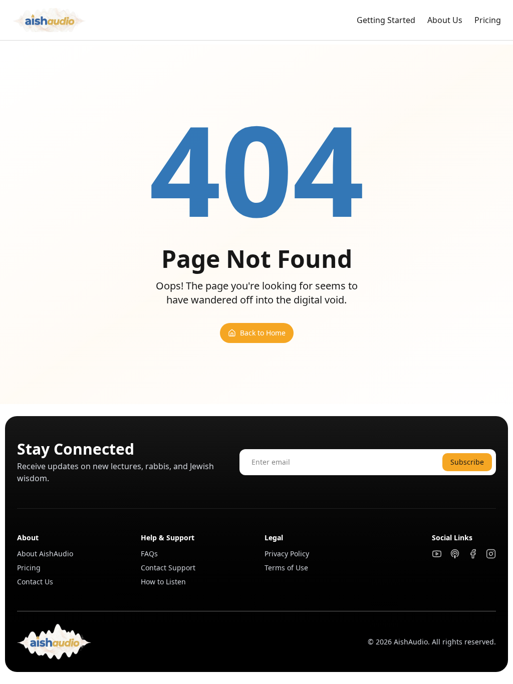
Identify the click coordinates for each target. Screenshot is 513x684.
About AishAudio (45, 553)
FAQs (149, 553)
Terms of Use (286, 567)
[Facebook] (473, 554)
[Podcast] (455, 554)
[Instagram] (491, 554)
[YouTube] (437, 554)
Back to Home (263, 332)
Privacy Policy (287, 553)
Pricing (487, 20)
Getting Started (386, 20)
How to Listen (163, 581)
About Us (444, 20)
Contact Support (168, 567)
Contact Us (35, 581)
